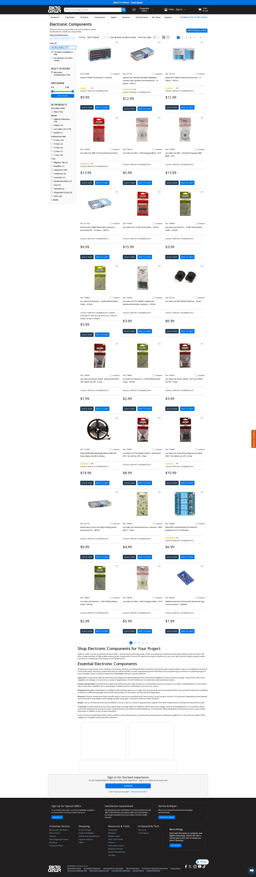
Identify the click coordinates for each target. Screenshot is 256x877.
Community (112, 830)
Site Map (111, 855)
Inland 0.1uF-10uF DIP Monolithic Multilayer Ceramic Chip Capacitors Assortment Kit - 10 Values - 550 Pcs (140, 80)
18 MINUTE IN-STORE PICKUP (193, 17)
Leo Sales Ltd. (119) (62, 129)
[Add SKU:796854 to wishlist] (201, 192)
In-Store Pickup (85, 830)
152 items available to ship (63, 53)
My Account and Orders (58, 830)
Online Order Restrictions (89, 836)
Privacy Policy (176, 868)
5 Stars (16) (59, 140)
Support (168, 17)
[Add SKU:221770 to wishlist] (116, 492)
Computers (99, 17)
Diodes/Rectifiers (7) (63, 181)
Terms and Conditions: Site (77, 871)
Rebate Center (114, 836)
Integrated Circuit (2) (63, 192)
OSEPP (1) (58, 133)
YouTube (199, 866)
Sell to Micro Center (116, 845)
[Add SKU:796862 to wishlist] (116, 266)
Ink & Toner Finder (115, 839)
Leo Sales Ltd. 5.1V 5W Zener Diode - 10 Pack (141, 227)
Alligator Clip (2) (61, 162)
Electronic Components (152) (62, 73)
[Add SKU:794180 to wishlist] (159, 192)
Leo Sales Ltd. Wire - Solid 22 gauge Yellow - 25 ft (142, 601)
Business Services (115, 849)
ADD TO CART (102, 107)
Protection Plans (56, 845)
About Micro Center (74, 868)
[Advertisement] (103, 740)
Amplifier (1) (59, 166)
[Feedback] (253, 438)
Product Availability (86, 833)
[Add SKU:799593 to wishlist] (116, 343)
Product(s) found (197, 30)
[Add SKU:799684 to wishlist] (201, 417)
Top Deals (69, 17)
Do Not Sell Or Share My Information (155, 868)
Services (126, 17)
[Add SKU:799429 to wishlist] (159, 492)
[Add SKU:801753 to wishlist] (201, 266)
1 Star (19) (58, 155)
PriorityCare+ (142, 17)
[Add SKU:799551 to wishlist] (159, 417)
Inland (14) (58, 125)
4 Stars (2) (58, 144)
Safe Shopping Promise (58, 839)
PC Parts (84, 17)
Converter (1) (59, 177)
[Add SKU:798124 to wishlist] (159, 117)
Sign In (128, 785)
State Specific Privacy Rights (113, 868)
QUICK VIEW (87, 107)
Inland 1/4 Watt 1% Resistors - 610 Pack (96, 77)
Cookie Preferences (153, 871)
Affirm (81, 842)
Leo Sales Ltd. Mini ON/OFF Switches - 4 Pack (183, 301)
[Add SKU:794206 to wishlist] (116, 117)
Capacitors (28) (60, 170)
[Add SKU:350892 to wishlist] (201, 492)
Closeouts (142, 830)
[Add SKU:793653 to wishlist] (159, 266)
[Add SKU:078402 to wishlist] (116, 42)
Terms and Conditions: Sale (99, 871)
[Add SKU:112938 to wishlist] (116, 417)
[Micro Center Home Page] (54, 8)
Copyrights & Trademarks (120, 871)
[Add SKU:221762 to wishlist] (201, 42)
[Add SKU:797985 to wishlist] (201, 117)
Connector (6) (60, 173)
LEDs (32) (58, 196)
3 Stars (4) (58, 147)
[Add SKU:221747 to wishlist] (159, 42)
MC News (156, 17)
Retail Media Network (116, 852)
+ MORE (54, 200)
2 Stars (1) (58, 151)
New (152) (58, 112)
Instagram (194, 866)
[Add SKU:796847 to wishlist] (159, 343)
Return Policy (54, 833)
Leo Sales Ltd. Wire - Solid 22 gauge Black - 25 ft (142, 153)
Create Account (139, 792)
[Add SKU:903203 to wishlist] (201, 566)
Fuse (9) (57, 185)
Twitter (190, 866)
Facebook (185, 866)
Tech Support (143, 833)
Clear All (53, 43)
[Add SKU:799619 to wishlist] (201, 343)
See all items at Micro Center (63, 59)
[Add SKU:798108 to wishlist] (159, 566)
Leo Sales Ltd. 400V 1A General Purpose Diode (98, 153)
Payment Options (86, 839)
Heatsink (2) (59, 189)
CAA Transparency (132, 868)
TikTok (204, 866)
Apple (113, 17)
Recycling (53, 842)
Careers (111, 842)
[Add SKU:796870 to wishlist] (116, 566)
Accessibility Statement (92, 868)
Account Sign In (138, 871)
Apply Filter (62, 96)
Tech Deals (137, 2)
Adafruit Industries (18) (62, 120)
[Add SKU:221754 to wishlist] (116, 192)
